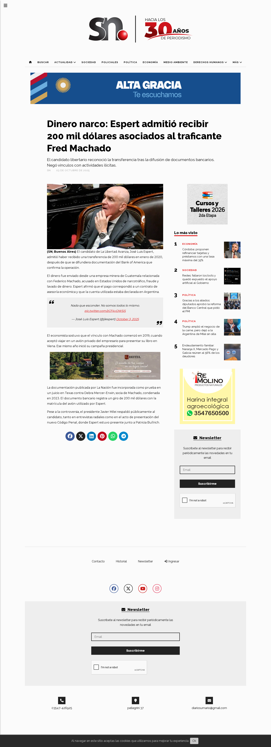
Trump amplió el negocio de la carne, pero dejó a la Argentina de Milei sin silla (201, 330)
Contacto (98, 561)
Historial (121, 561)
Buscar (43, 62)
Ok (194, 741)
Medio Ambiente (176, 62)
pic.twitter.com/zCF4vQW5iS (105, 311)
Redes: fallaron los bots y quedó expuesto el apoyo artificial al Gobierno (199, 279)
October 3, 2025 (127, 319)
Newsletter (210, 437)
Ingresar (173, 561)
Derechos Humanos (209, 62)
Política (130, 62)
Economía (150, 62)
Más (236, 62)
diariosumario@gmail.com (209, 708)
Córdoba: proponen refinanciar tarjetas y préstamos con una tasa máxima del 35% (198, 255)
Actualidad (63, 62)
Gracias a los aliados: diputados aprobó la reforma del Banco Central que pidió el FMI (201, 306)
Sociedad (88, 62)
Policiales (110, 62)
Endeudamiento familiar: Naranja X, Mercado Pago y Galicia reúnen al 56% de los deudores (200, 351)
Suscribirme (207, 483)
